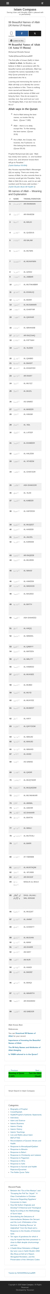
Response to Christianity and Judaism (25, 1155)
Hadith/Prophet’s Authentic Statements (26, 1115)
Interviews (14, 1118)
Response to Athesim (19, 1149)
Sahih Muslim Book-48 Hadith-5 (22, 187)
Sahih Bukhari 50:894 (18, 165)
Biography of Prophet (19, 1109)
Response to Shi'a (17, 1161)
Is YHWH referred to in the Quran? (23, 1054)
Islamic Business (17, 1123)
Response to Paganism (19, 1158)
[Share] (22, 33)
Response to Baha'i (18, 1152)
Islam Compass (25, 9)
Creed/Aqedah (16, 1112)
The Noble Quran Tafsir (19, 1172)
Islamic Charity (16, 1126)
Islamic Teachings (17, 1132)
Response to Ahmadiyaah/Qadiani (24, 1146)
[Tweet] (35, 33)
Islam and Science (17, 1120)
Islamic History (16, 1129)
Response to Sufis (17, 1164)
